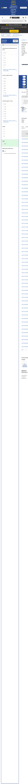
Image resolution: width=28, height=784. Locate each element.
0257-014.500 (25, 269)
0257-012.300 (25, 248)
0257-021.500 (25, 315)
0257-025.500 (25, 339)
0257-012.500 (25, 251)
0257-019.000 (25, 297)
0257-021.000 (25, 311)
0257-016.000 (25, 283)
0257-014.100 (25, 265)
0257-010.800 (25, 220)
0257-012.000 (25, 234)
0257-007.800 (25, 174)
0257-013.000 (25, 255)
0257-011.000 (25, 227)
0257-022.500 (25, 322)
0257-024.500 (25, 332)
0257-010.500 (25, 216)
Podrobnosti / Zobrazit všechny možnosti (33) (9, 121)
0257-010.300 (25, 213)
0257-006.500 (25, 160)
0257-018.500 (25, 294)
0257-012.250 (25, 244)
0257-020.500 (25, 308)
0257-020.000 (25, 304)
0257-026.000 (25, 343)
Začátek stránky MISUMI (6, 33)
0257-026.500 (25, 346)
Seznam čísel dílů (22, 109)
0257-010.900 (25, 223)
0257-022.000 (25, 318)
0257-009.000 (25, 191)
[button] (23, 8)
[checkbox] (10, 56)
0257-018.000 (25, 290)
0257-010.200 (25, 205)
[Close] (26, 25)
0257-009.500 (25, 195)
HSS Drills (8, 35)
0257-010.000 (25, 198)
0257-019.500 (25, 301)
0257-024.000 (25, 329)
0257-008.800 (25, 188)
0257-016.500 (25, 286)
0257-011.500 (25, 230)
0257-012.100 (25, 237)
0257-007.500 (25, 170)
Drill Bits (2, 35)
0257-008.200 (25, 181)
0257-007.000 (25, 167)
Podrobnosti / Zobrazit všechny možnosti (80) (9, 70)
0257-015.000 (25, 272)
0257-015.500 (25, 279)
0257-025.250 (25, 336)
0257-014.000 (25, 262)
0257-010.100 (25, 202)
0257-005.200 (25, 149)
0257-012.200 (25, 241)
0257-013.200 (25, 258)
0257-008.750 (25, 184)
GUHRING (23, 40)
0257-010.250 (25, 209)
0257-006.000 (25, 156)
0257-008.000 (25, 177)
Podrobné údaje (24, 108)
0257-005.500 (25, 153)
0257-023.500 (25, 325)
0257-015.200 (25, 276)
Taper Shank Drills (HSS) (17, 35)
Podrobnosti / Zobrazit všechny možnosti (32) (9, 95)
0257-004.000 (25, 139)
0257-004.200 (25, 142)
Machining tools (16, 33)
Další (26, 350)
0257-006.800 (25, 163)
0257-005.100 (25, 146)
